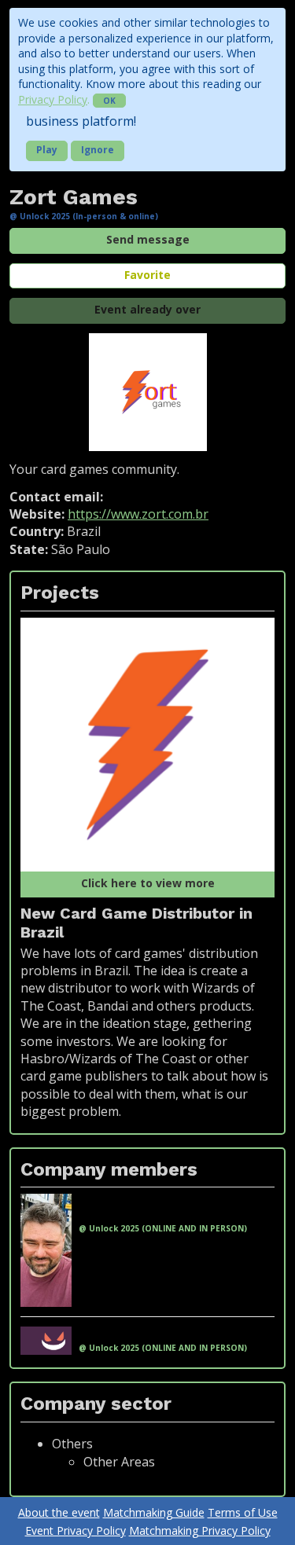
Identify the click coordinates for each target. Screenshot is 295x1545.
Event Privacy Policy (75, 1530)
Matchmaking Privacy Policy (200, 1530)
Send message (148, 239)
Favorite (147, 274)
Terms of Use (243, 1512)
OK (109, 100)
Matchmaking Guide (154, 1512)
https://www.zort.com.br (138, 514)
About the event (59, 1512)
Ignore (97, 149)
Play (46, 149)
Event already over (147, 309)
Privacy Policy (52, 99)
